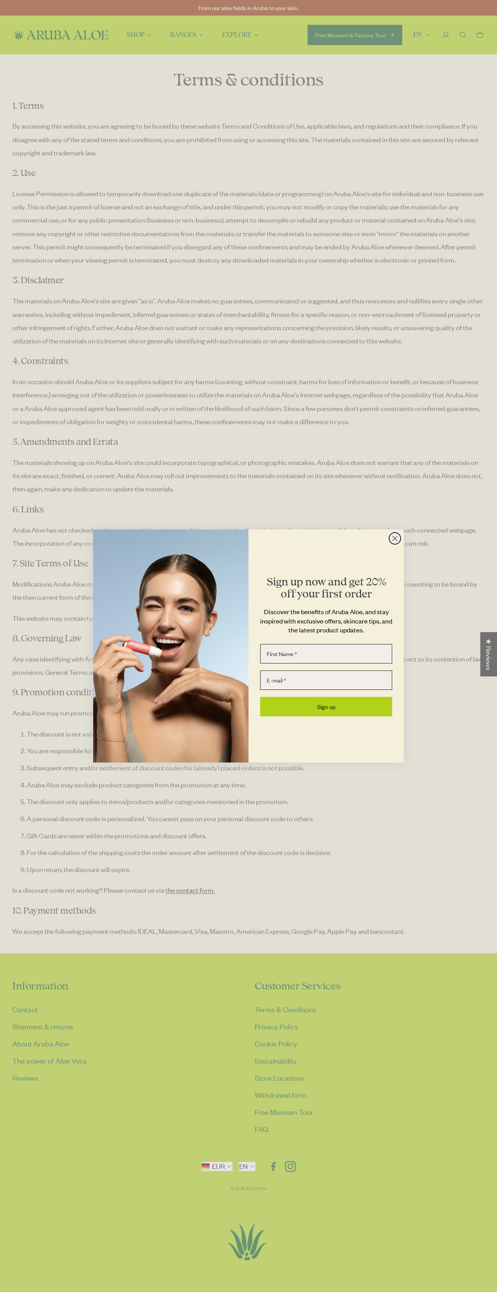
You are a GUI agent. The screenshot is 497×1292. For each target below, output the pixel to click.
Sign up (326, 706)
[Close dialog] (395, 538)
